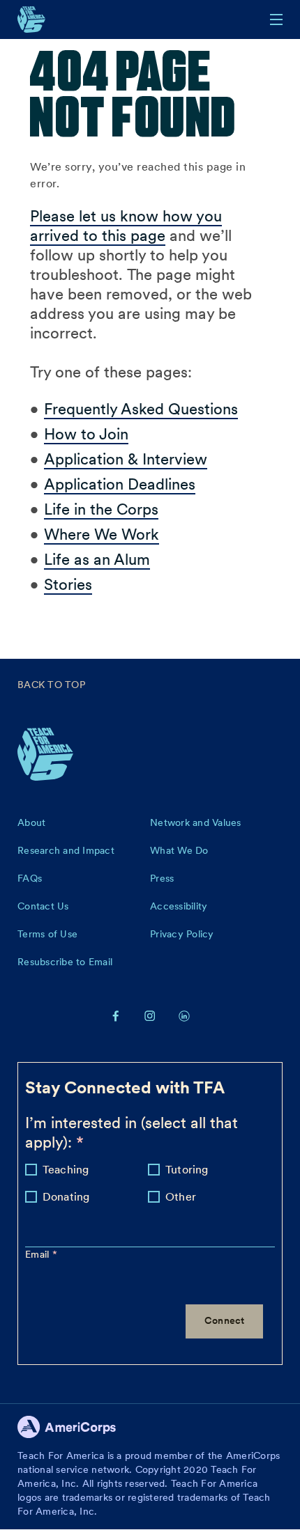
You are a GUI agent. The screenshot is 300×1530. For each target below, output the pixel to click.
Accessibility (178, 906)
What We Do (179, 850)
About (31, 822)
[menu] (276, 19)
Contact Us (43, 906)
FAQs (29, 878)
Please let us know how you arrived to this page (126, 225)
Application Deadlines (119, 484)
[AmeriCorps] (74, 1430)
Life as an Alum (97, 559)
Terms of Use (47, 933)
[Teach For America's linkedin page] (184, 1015)
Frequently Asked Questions (141, 409)
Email (38, 1254)
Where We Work (101, 534)
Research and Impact (65, 850)
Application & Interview (125, 459)
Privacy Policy (182, 933)
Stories (68, 584)
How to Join (86, 434)
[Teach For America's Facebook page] (115, 1015)
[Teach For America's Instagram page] (150, 1015)
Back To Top (51, 684)
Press (162, 878)
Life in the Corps (101, 509)
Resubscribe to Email (64, 961)
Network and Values (195, 822)
